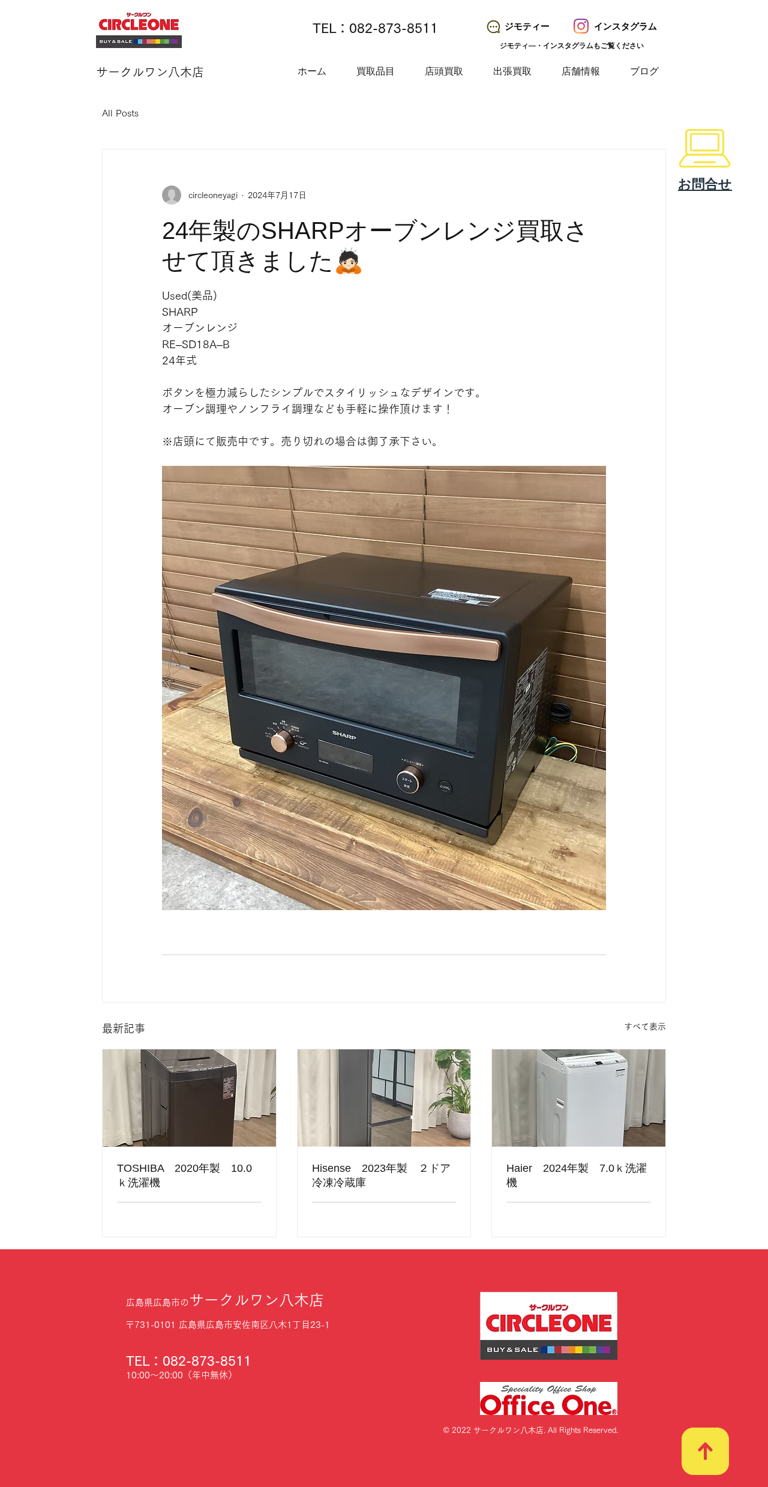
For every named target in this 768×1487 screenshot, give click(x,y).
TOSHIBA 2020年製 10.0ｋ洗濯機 (184, 1175)
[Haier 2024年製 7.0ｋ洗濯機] (578, 1098)
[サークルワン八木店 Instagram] (581, 26)
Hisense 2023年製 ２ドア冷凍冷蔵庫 (381, 1175)
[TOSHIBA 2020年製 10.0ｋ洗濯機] (189, 1098)
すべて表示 (645, 1026)
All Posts (120, 113)
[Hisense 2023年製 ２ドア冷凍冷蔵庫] (384, 1098)
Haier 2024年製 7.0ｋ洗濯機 (576, 1175)
